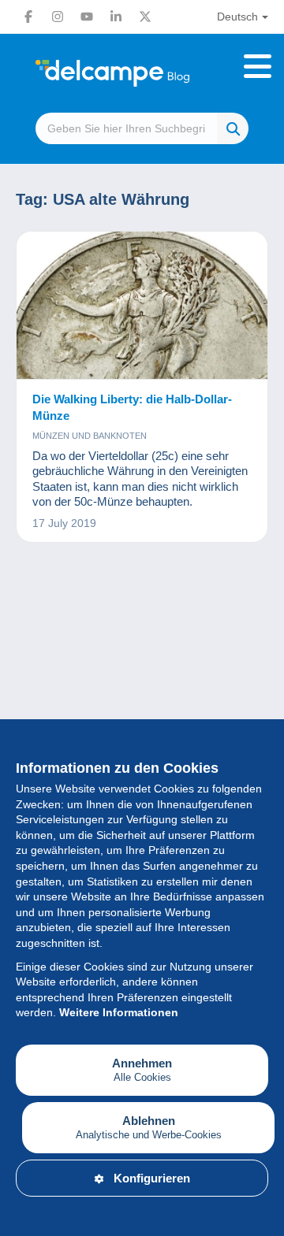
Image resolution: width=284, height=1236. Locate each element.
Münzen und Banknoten (89, 435)
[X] (145, 16)
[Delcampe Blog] (142, 73)
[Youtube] (86, 16)
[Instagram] (57, 16)
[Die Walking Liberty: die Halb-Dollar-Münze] (142, 306)
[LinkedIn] (116, 16)
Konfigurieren (152, 1178)
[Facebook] (28, 16)
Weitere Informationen (118, 1012)
